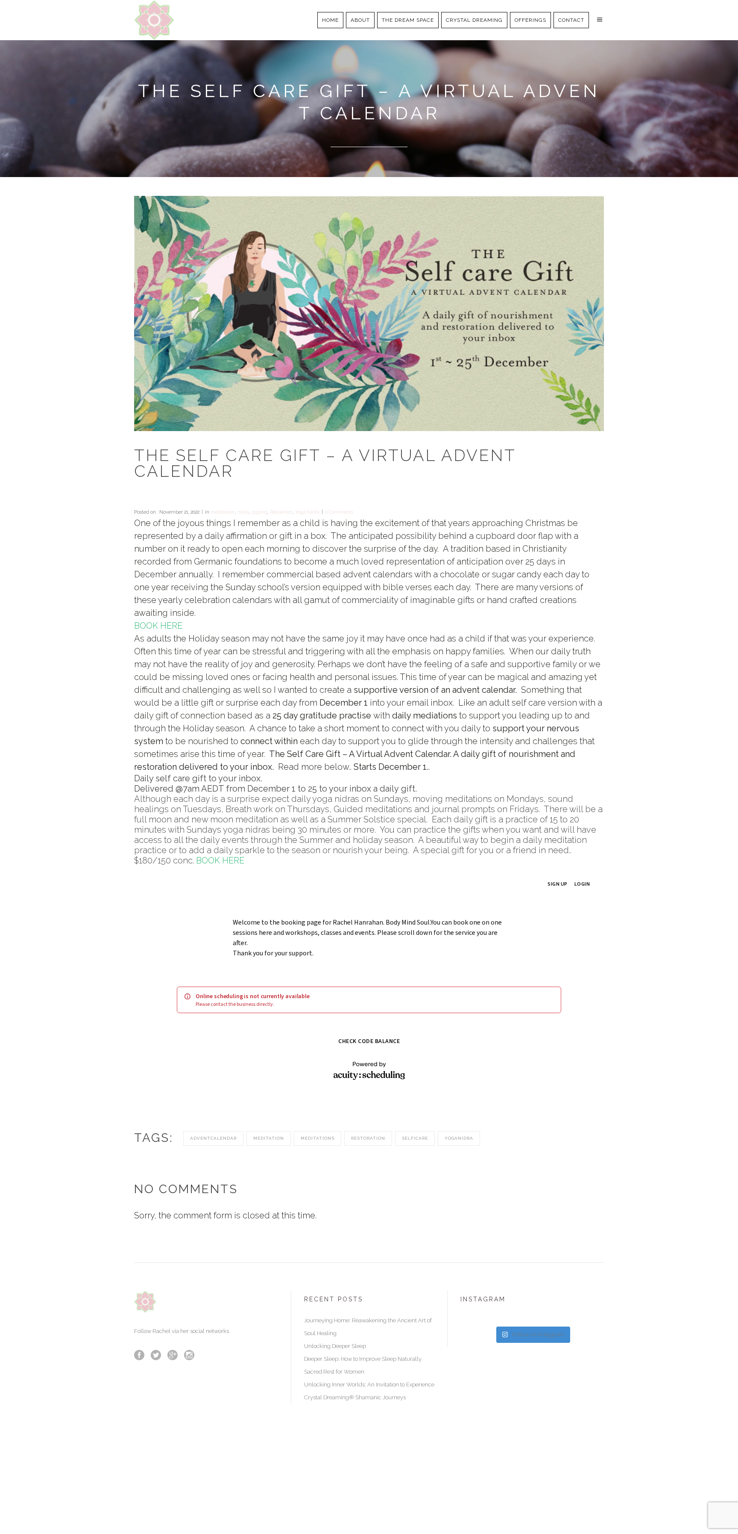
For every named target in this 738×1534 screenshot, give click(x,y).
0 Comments (339, 512)
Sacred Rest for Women (334, 1371)
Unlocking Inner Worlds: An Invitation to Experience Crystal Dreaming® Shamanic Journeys (369, 1391)
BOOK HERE (158, 626)
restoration (368, 1138)
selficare (415, 1138)
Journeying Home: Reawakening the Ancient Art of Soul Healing (368, 1326)
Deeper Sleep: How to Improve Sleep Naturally (363, 1359)
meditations (317, 1138)
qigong (259, 512)
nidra (243, 512)
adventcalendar (213, 1138)
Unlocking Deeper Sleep (335, 1346)
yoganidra (459, 1138)
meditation (223, 512)
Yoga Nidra (307, 512)
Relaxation (281, 512)
